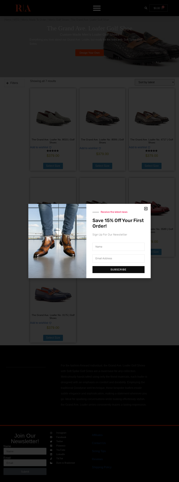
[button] (146, 208)
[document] (89, 241)
